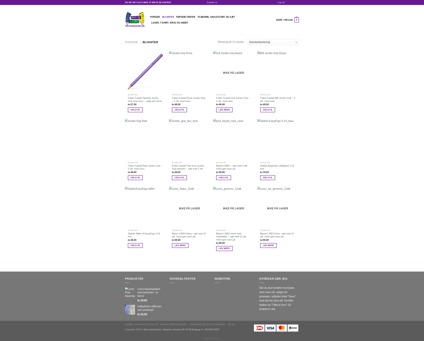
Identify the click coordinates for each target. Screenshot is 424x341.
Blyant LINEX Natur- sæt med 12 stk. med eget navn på (189, 235)
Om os (231, 324)
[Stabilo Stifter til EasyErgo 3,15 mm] (145, 207)
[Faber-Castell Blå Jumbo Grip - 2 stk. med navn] (277, 71)
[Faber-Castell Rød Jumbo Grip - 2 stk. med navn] (145, 139)
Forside (155, 17)
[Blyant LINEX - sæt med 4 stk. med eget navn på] (233, 139)
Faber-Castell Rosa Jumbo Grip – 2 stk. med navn (188, 99)
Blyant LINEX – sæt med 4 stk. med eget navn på (232, 167)
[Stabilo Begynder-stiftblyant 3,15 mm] (277, 139)
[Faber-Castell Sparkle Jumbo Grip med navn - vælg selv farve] (145, 71)
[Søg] (289, 2)
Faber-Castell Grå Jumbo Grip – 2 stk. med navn (233, 99)
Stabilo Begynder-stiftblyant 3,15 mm (277, 167)
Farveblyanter (185, 17)
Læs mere (224, 110)
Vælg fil (135, 110)
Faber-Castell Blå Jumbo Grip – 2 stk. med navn (277, 99)
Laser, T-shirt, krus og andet (169, 22)
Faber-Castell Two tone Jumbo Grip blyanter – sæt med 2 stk (188, 167)
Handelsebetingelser (173, 324)
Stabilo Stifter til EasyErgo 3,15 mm (144, 235)
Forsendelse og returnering (207, 324)
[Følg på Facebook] (294, 2)
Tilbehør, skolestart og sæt (216, 17)
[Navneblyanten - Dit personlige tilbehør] (135, 20)
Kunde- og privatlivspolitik (141, 324)
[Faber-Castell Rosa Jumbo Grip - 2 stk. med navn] (189, 71)
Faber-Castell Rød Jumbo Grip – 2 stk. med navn (145, 167)
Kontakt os (212, 2)
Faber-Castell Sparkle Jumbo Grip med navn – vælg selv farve (145, 99)
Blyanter (168, 17)
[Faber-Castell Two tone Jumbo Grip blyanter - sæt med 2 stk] (189, 139)
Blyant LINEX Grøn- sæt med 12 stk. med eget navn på (277, 235)
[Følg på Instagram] (297, 2)
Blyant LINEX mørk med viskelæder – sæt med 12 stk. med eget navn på (231, 236)
